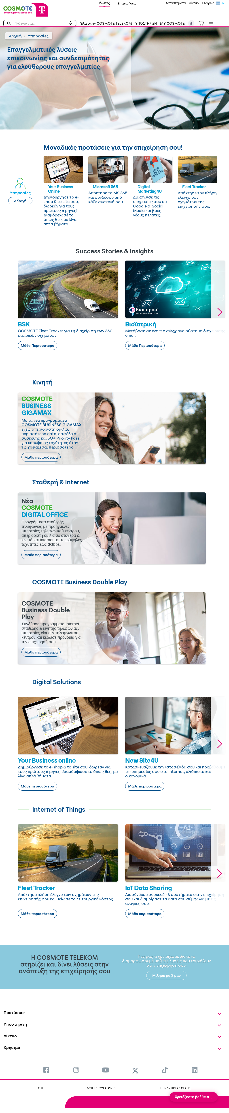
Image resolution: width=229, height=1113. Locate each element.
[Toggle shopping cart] (203, 23)
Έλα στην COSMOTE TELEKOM (106, 23)
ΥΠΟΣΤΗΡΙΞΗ (146, 23)
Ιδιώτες (104, 3)
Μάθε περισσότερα (41, 457)
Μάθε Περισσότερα (37, 345)
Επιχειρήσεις (127, 3)
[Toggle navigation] (210, 23)
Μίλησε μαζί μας (166, 975)
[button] (191, 23)
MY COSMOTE (172, 23)
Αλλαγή (20, 200)
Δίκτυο (194, 3)
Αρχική (15, 36)
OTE (41, 1088)
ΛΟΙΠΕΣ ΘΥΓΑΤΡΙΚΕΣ (101, 1088)
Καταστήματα (175, 3)
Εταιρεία (208, 3)
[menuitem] (46, 1070)
